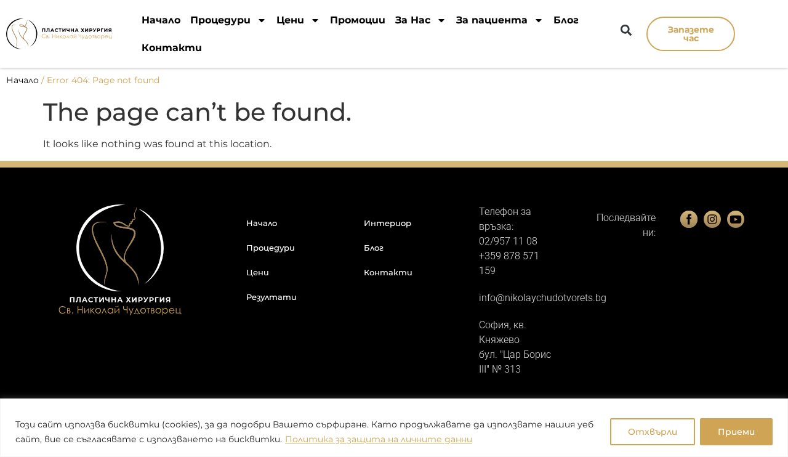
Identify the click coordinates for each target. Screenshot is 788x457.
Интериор (387, 223)
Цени (290, 20)
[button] (626, 30)
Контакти (172, 48)
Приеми (736, 431)
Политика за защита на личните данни (378, 439)
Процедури (220, 20)
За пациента (492, 20)
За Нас (412, 20)
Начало (161, 20)
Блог (566, 20)
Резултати (271, 297)
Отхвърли (652, 431)
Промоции (357, 20)
